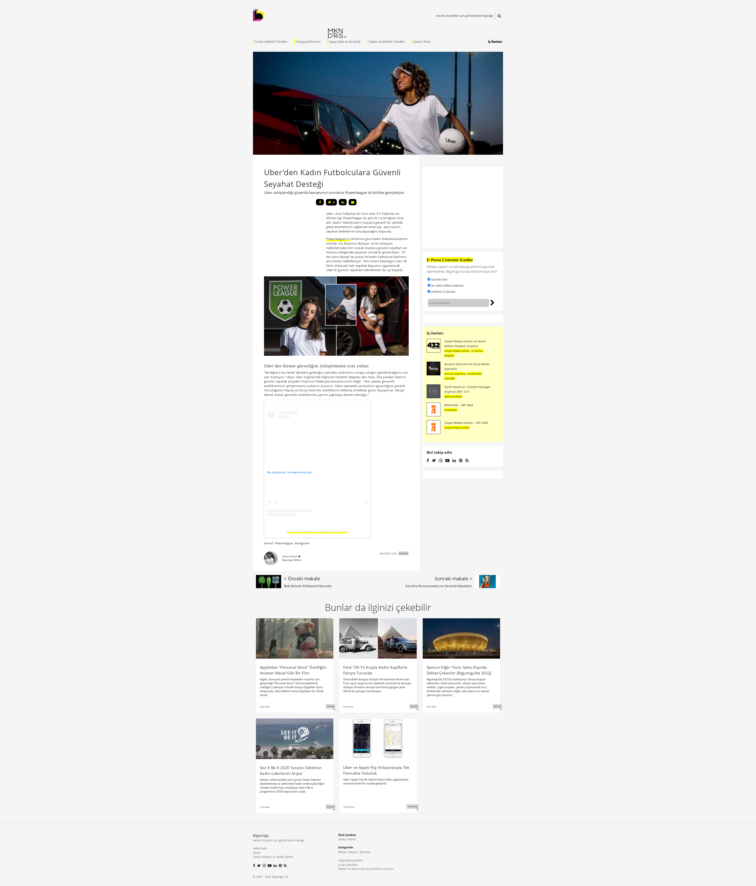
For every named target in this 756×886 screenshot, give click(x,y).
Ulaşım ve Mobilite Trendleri (387, 42)
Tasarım (353, 852)
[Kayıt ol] (492, 302)
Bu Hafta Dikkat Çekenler (447, 285)
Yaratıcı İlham (422, 42)
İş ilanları (435, 333)
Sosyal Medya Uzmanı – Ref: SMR (466, 423)
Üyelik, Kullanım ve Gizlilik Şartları (273, 857)
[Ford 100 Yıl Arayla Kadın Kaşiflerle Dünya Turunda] (378, 638)
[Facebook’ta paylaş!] (320, 202)
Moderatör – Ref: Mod (458, 405)
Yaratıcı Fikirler (347, 839)
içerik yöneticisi (453, 396)
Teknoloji (365, 852)
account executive (455, 373)
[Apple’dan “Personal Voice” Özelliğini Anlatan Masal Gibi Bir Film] (294, 638)
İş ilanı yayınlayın (348, 865)
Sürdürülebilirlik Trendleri (271, 42)
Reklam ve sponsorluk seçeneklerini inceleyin (366, 869)
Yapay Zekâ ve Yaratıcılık (344, 42)
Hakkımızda (260, 848)
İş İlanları (495, 42)
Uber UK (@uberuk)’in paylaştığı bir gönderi (317, 531)
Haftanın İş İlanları (443, 291)
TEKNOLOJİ (412, 806)
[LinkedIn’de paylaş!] (343, 202)
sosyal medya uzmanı (457, 351)
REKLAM (403, 553)
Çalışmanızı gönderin (350, 860)
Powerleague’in (338, 239)
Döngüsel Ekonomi (308, 42)
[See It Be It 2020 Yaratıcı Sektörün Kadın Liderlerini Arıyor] (294, 738)
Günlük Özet (439, 279)
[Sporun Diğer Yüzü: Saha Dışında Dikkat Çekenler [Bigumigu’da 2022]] (461, 638)
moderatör (450, 410)
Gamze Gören (290, 556)
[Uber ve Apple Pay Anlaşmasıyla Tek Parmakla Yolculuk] (378, 738)
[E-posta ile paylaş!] (353, 202)
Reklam (342, 852)
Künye (256, 853)
